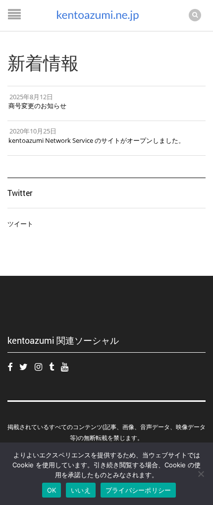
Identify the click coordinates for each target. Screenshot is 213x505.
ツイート (20, 223)
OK (51, 490)
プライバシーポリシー (138, 490)
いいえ (81, 490)
